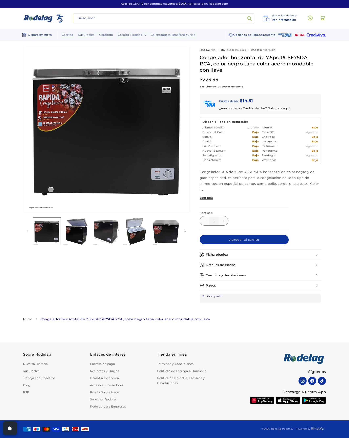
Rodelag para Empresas (108, 406)
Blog (26, 385)
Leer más (206, 198)
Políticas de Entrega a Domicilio (182, 371)
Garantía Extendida (104, 378)
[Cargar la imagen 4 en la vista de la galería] (136, 231)
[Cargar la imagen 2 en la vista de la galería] (76, 231)
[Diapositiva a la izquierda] (27, 231)
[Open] (10, 428)
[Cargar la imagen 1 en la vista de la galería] (47, 231)
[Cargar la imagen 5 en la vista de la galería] (166, 231)
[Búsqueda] (249, 18)
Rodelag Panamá (281, 428)
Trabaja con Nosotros (39, 378)
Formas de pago (102, 364)
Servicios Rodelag (103, 399)
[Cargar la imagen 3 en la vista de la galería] (106, 231)
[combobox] (163, 18)
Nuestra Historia (35, 364)
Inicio (28, 319)
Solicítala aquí (279, 108)
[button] (36, 34)
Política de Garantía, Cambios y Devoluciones (181, 380)
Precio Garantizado (104, 392)
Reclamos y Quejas (104, 371)
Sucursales (31, 371)
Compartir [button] (214, 296)
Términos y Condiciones (175, 364)
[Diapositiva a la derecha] (185, 231)
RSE (26, 392)
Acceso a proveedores (106, 385)
